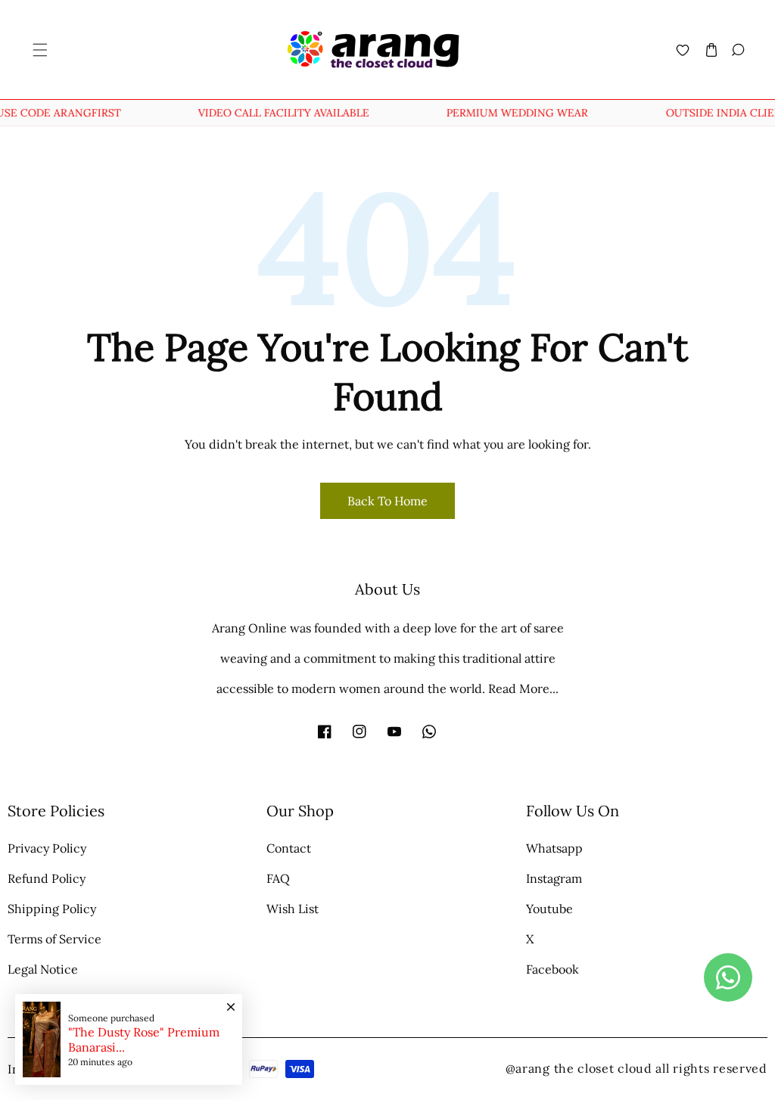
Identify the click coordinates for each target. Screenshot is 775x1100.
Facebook (552, 969)
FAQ (278, 878)
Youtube (549, 908)
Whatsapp (554, 848)
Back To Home (387, 500)
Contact (288, 848)
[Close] (231, 999)
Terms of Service (54, 938)
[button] (39, 49)
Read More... (523, 688)
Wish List (292, 908)
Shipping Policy (52, 908)
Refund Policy (47, 878)
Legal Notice (43, 969)
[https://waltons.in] (654, 1068)
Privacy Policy (47, 848)
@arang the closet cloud (579, 1068)
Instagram (554, 878)
